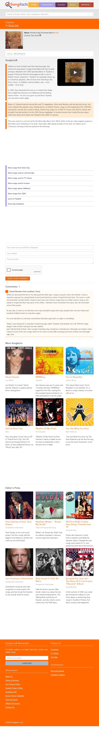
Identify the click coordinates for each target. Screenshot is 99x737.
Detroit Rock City (13, 428)
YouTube (54, 657)
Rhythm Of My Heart (46, 428)
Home (33, 5)
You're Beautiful (74, 376)
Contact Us (9, 707)
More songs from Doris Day (19, 168)
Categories (47, 5)
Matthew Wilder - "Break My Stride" (48, 523)
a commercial (27, 121)
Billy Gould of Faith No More (47, 579)
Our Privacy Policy (12, 684)
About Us (9, 677)
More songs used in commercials (21, 173)
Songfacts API (11, 692)
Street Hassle (12, 376)
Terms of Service (12, 680)
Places (61, 5)
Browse (85, 5)
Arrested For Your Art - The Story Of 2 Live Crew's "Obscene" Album (79, 581)
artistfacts (19, 54)
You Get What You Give (77, 428)
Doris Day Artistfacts (16, 204)
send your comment (17, 278)
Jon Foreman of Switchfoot (19, 578)
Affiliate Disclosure (12, 703)
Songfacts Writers (58, 675)
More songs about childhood (19, 188)
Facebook (55, 649)
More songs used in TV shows (20, 178)
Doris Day (13, 25)
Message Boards (57, 671)
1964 (56, 33)
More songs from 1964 (17, 194)
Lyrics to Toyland (14, 199)
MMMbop (40, 376)
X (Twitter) (55, 653)
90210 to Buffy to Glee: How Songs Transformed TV (78, 524)
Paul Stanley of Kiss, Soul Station (18, 523)
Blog (72, 5)
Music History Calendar (14, 696)
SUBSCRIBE (27, 663)
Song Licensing (11, 700)
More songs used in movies (19, 183)
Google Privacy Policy (14, 688)
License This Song (31, 35)
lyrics (10, 54)
